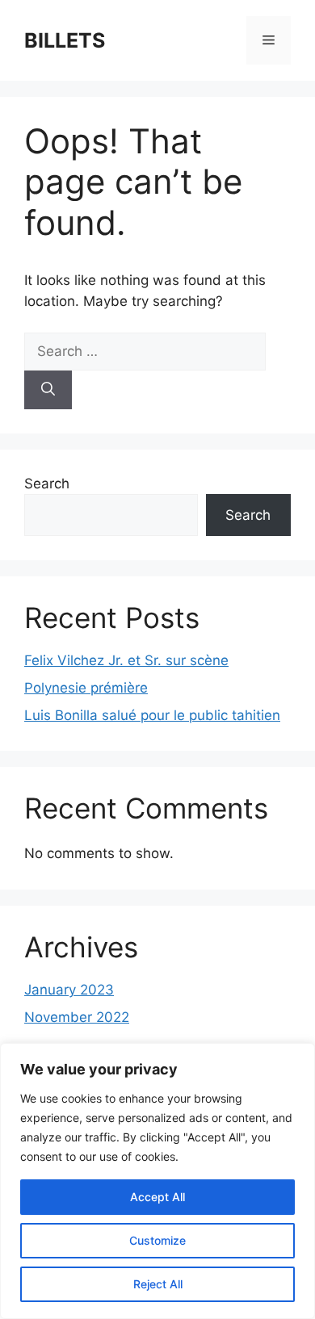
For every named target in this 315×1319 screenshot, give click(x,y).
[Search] (48, 390)
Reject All (158, 1284)
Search (46, 483)
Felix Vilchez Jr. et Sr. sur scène (126, 660)
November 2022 (76, 1017)
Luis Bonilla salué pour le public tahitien (152, 715)
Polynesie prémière (86, 688)
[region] (157, 1181)
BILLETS (64, 40)
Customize (157, 1240)
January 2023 (69, 990)
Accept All (157, 1197)
